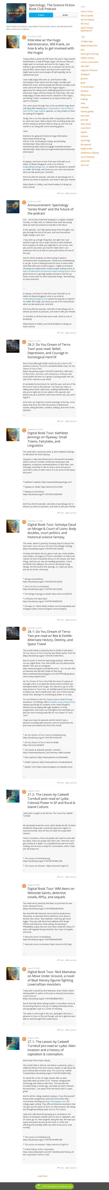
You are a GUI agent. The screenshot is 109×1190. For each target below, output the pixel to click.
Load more (42, 1176)
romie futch (86, 128)
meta (83, 103)
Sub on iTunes (87, 11)
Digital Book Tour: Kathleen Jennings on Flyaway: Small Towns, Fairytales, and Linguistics (48, 439)
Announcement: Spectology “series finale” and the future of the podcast (51, 209)
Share (41, 15)
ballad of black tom (89, 45)
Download (72, 193)
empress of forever (89, 70)
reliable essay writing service (63, 702)
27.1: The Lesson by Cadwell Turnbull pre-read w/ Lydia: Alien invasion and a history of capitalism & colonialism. (52, 1047)
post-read (85, 115)
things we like (86, 148)
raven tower (86, 124)
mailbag (84, 99)
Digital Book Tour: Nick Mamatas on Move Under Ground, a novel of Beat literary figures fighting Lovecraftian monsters (52, 978)
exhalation (85, 74)
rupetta (84, 132)
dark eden (85, 66)
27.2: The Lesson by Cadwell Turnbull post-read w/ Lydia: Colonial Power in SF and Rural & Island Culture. (51, 800)
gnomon (84, 78)
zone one (85, 165)
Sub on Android (87, 19)
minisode (85, 107)
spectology (85, 140)
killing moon (86, 95)
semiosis (84, 136)
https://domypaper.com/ (55, 1101)
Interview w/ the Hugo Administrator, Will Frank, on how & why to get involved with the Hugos (51, 46)
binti (82, 49)
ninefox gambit (87, 111)
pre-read (84, 119)
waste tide (85, 161)
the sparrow (86, 144)
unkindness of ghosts (90, 152)
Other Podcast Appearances (87, 29)
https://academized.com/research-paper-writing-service (46, 271)
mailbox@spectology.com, (34, 167)
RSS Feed (85, 23)
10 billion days (87, 41)
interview (84, 91)
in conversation (87, 86)
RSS (66, 15)
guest (83, 82)
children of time (87, 58)
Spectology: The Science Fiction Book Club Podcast (52, 7)
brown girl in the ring (89, 54)
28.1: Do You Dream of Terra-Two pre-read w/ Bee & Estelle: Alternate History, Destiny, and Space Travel (50, 637)
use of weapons (88, 157)
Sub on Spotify (87, 15)
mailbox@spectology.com (34, 299)
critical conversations (90, 62)
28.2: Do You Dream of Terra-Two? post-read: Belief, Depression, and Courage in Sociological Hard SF (49, 350)
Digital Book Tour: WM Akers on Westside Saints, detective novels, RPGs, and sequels (51, 892)
